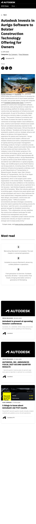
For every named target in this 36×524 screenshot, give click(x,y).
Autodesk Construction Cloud (13, 102)
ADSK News (5, 6)
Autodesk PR (9, 58)
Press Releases (23, 54)
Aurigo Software (6, 94)
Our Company (13, 54)
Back (5, 15)
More (13, 6)
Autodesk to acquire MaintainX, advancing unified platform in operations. (18, 263)
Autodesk (18, 94)
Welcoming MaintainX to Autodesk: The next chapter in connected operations (18, 252)
